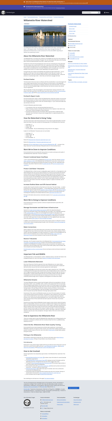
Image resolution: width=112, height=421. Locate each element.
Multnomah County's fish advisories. (45, 347)
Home (25, 17)
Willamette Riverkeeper (31, 368)
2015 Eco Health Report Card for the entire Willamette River (42, 144)
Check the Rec (52, 330)
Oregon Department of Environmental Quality (47, 92)
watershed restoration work (55, 192)
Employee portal (77, 402)
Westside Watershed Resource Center (34, 357)
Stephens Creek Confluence (47, 189)
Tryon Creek (71, 33)
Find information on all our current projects (33, 249)
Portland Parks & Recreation (46, 374)
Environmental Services (33, 17)
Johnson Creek (72, 31)
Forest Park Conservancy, (43, 366)
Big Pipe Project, (48, 159)
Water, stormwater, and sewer (80, 82)
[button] (106, 12)
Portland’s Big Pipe (46, 163)
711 (54, 386)
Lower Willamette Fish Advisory (51, 346)
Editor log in (76, 404)
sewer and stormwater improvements (38, 210)
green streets (35, 218)
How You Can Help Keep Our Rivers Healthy (77, 63)
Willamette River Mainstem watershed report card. (40, 139)
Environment (71, 82)
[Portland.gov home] (8, 12)
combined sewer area (31, 212)
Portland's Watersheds (59, 17)
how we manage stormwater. (45, 218)
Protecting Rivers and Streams (45, 17)
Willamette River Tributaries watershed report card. (40, 142)
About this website (78, 399)
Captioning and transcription (63, 402)
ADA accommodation (61, 399)
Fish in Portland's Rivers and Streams (76, 77)
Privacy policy (60, 404)
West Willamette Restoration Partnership (41, 363)
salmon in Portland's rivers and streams (51, 258)
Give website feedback (49, 378)
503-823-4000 (44, 386)
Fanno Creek (71, 28)
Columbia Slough (72, 26)
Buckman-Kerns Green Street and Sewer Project (44, 214)
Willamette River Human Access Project (36, 360)
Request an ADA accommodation (31, 386)
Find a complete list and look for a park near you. (50, 372)
